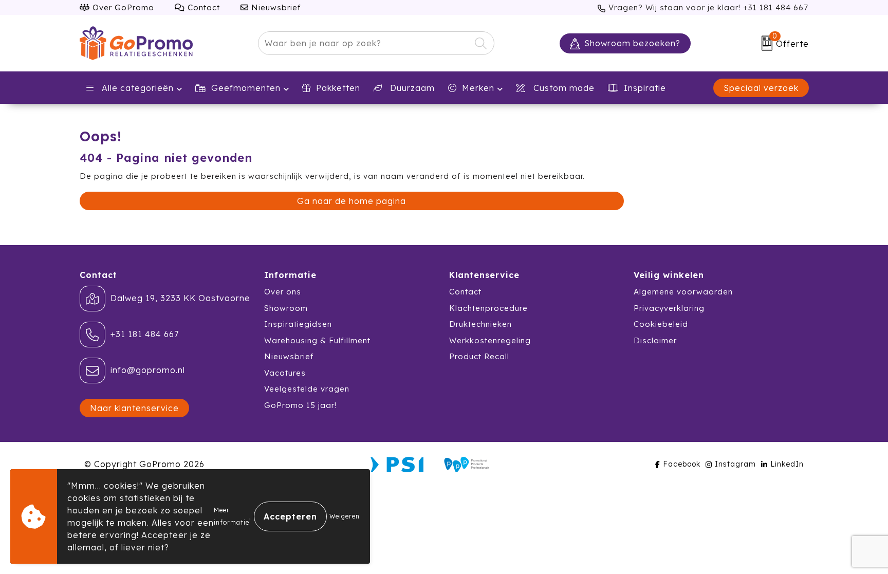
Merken (478, 88)
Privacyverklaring (669, 308)
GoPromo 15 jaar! (300, 405)
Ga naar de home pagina (351, 201)
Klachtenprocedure (488, 308)
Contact (202, 7)
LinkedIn (787, 464)
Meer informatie (231, 516)
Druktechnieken (480, 324)
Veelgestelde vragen (306, 389)
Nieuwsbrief (275, 7)
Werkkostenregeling (490, 340)
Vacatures (285, 373)
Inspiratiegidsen (298, 324)
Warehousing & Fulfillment (317, 340)
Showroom (286, 308)
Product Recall (479, 356)
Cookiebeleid (661, 324)
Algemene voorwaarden (683, 292)
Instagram (735, 464)
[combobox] (364, 43)
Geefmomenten (246, 88)
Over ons (282, 292)
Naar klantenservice (134, 408)
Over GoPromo (122, 7)
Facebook (681, 464)
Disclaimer (655, 340)
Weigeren (344, 516)
